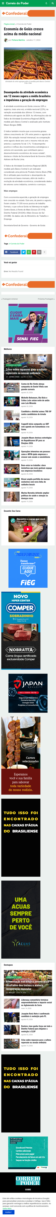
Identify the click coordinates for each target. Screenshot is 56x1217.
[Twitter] (23, 252)
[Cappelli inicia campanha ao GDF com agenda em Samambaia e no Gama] (12, 428)
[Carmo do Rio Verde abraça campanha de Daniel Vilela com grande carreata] (12, 388)
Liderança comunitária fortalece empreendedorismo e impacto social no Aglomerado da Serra (36, 1003)
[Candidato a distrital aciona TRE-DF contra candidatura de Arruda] (12, 415)
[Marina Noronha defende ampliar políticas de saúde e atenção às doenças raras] (12, 497)
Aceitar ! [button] (8, 1212)
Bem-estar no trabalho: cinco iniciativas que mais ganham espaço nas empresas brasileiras (36, 468)
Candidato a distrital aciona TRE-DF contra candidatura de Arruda (36, 412)
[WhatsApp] (29, 252)
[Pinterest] (34, 252)
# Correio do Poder (24, 24)
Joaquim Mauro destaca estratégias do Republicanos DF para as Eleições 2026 (36, 440)
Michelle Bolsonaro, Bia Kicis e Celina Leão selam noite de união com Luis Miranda (35, 400)
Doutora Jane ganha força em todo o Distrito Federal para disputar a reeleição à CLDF (36, 1029)
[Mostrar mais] (44, 252)
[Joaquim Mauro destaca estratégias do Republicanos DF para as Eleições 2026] (12, 441)
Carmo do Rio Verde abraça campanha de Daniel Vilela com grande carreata (34, 387)
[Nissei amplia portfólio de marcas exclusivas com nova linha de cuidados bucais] (12, 483)
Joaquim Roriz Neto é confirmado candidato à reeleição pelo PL (35, 1015)
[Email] (39, 252)
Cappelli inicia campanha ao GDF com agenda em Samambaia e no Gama (35, 427)
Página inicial (9, 24)
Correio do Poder (17, 3)
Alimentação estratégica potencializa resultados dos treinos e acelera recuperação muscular (27, 985)
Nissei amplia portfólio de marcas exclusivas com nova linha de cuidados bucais (35, 482)
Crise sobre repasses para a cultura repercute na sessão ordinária (26, 371)
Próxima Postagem (45, 299)
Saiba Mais (7, 1209)
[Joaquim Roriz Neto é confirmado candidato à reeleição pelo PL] (12, 1017)
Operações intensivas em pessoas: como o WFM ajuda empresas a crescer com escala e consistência (35, 454)
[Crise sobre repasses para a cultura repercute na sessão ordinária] (12, 1044)
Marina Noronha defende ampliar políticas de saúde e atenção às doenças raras (35, 496)
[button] (3, 3)
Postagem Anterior (10, 299)
